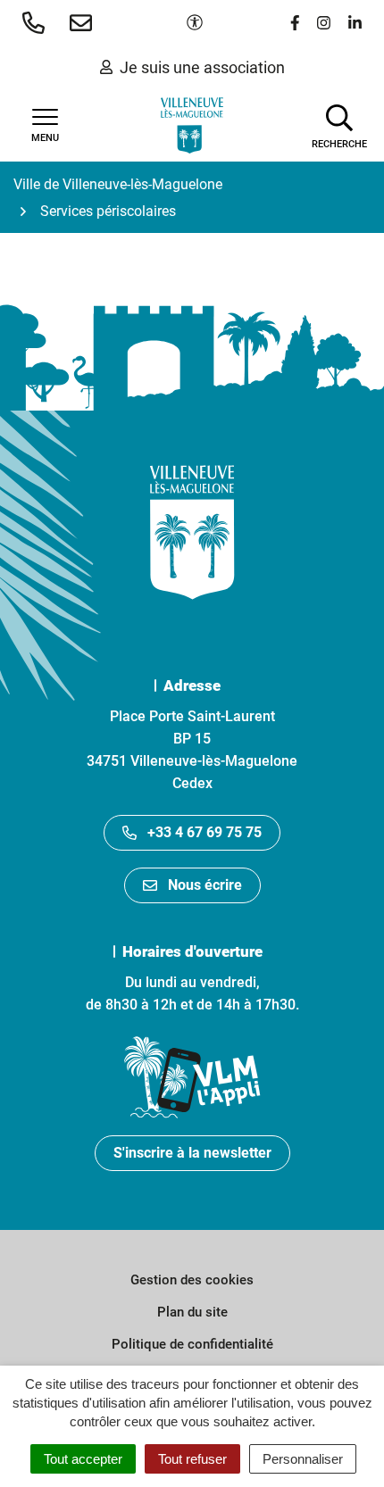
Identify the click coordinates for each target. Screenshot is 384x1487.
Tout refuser (192, 1458)
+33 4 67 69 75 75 (204, 832)
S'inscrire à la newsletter (192, 1152)
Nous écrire (205, 884)
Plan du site (192, 1312)
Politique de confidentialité (192, 1344)
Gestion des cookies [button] (192, 1280)
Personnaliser (303, 1458)
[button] (37, 22)
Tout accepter (83, 1458)
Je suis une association (202, 67)
